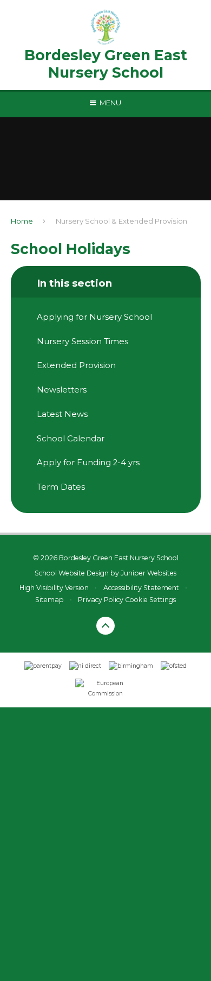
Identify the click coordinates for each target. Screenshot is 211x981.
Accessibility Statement (141, 588)
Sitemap (49, 600)
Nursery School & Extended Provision (121, 221)
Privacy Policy (100, 600)
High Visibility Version (54, 588)
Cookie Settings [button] (150, 600)
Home (22, 221)
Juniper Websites (148, 573)
